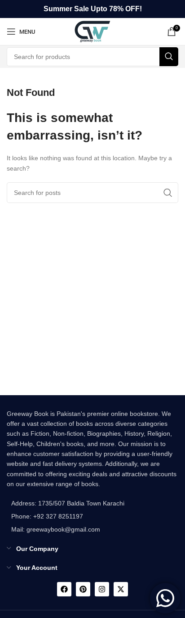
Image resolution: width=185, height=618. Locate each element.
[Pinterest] (83, 589)
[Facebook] (64, 589)
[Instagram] (102, 589)
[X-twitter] (121, 589)
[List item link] (65, 516)
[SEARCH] (168, 56)
